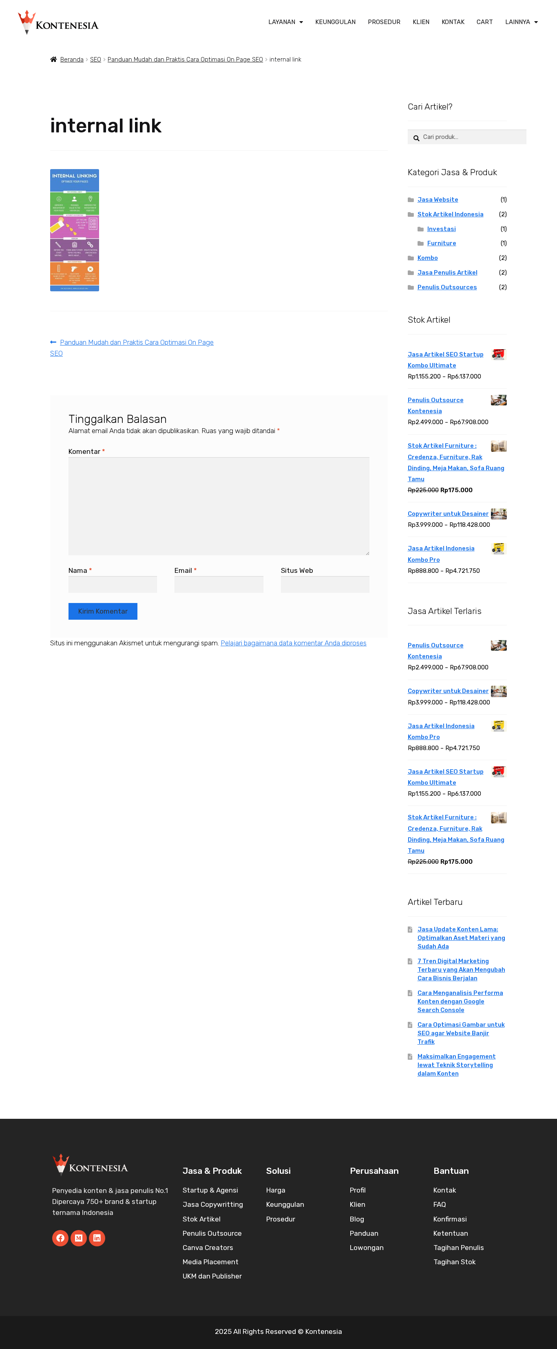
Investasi (441, 229)
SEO (95, 59)
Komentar (87, 451)
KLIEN (421, 22)
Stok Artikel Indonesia (451, 214)
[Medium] (79, 1238)
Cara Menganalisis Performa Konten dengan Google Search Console (460, 1001)
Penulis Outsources (447, 287)
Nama (80, 570)
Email (186, 570)
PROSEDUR (384, 22)
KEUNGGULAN (335, 22)
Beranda (72, 59)
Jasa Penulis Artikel (447, 272)
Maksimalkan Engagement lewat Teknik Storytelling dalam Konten (457, 1065)
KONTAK (453, 22)
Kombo (428, 258)
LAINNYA (517, 22)
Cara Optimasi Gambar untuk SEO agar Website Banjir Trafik (461, 1033)
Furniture (441, 243)
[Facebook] (60, 1238)
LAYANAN (281, 22)
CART (485, 22)
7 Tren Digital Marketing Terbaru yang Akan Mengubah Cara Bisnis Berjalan (461, 969)
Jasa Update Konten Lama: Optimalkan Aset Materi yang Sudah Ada (461, 938)
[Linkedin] (97, 1238)
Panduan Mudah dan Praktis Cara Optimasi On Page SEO (185, 59)
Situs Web (297, 570)
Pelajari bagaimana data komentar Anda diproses (294, 643)
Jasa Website (438, 199)
